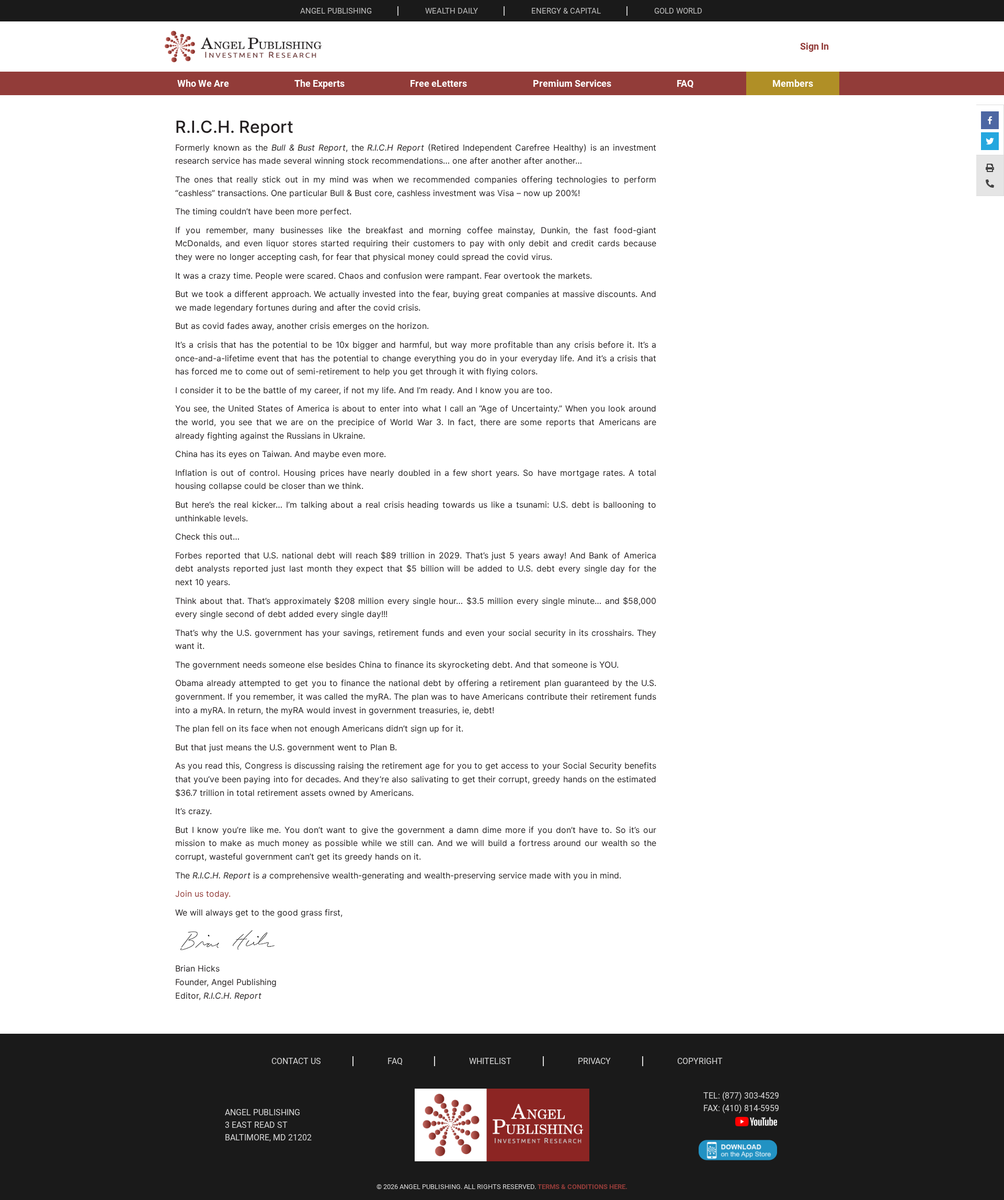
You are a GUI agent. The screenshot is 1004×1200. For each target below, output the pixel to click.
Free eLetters (438, 83)
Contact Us (296, 1061)
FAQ (685, 83)
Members (792, 83)
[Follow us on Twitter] (990, 141)
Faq (395, 1061)
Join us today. (203, 893)
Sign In (814, 46)
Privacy (594, 1061)
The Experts (319, 83)
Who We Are (203, 83)
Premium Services (572, 83)
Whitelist (490, 1061)
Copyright (700, 1061)
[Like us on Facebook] (990, 120)
